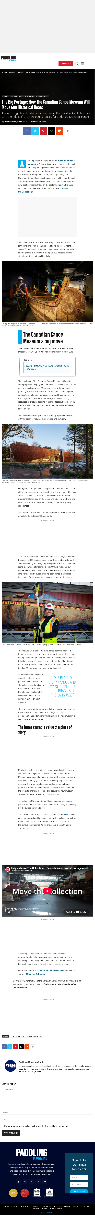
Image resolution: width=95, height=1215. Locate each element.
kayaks (64, 814)
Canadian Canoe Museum (51, 970)
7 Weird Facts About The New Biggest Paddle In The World (46, 367)
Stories (12, 72)
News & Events (42, 96)
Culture (20, 72)
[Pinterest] (47, 131)
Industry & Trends (26, 96)
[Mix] (64, 131)
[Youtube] (44, 1181)
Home (4, 72)
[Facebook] (31, 131)
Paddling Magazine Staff (16, 121)
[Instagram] (25, 1181)
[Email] (55, 131)
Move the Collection (36, 974)
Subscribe (65, 63)
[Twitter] (39, 131)
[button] (77, 64)
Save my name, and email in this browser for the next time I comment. (36, 1125)
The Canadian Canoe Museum (26, 1036)
